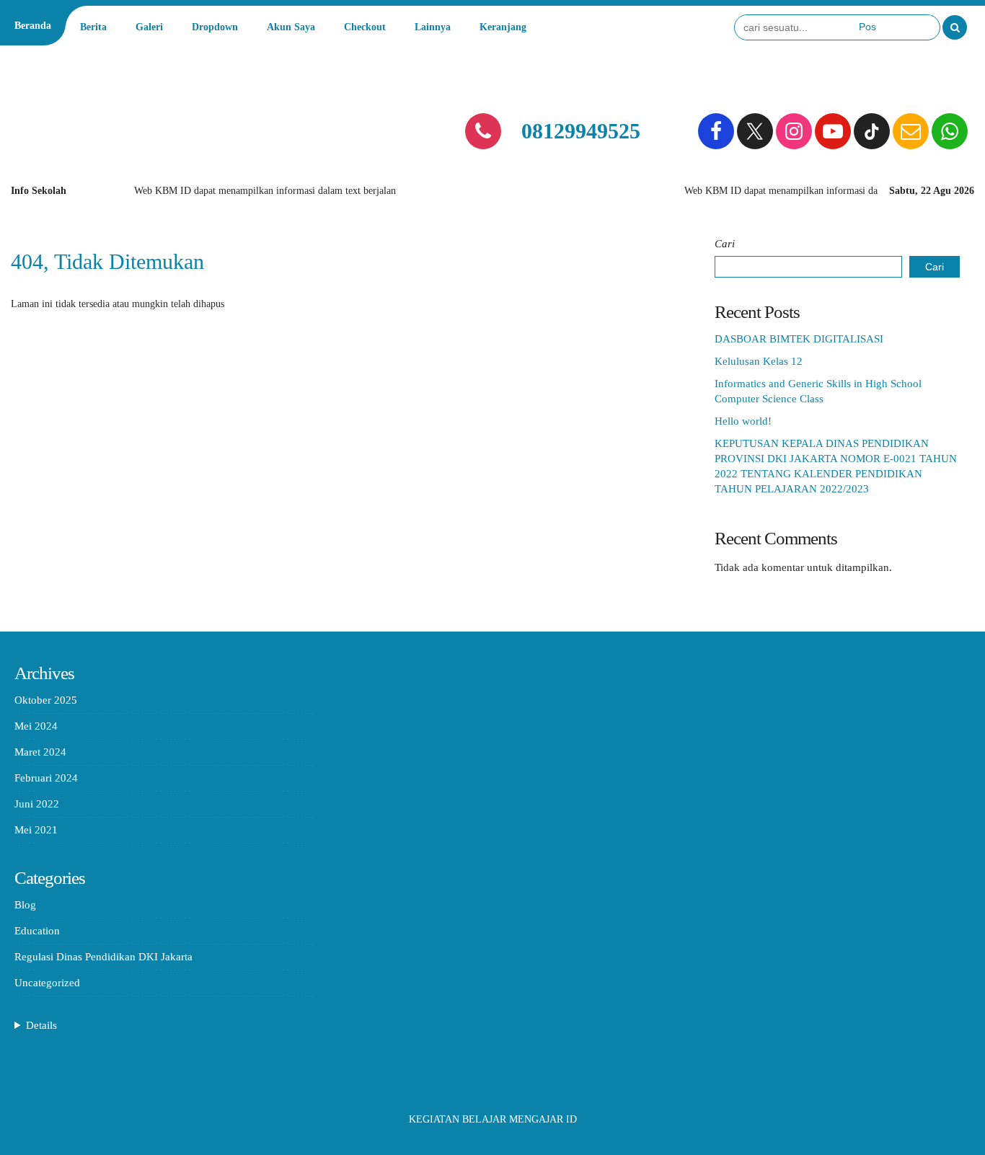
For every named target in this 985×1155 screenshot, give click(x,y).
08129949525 (580, 131)
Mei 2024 (36, 726)
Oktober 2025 (45, 700)
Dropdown (215, 27)
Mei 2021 (36, 830)
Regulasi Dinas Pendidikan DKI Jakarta (103, 956)
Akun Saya (291, 27)
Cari (725, 243)
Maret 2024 (40, 752)
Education (37, 931)
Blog (25, 905)
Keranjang (503, 27)
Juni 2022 (36, 804)
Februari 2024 (46, 778)
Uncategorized (47, 982)
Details (41, 1025)
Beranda (32, 25)
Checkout (365, 27)
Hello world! (743, 421)
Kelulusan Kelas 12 (759, 361)
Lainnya (433, 27)
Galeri (149, 27)
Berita (93, 27)
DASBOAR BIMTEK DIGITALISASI (799, 339)
